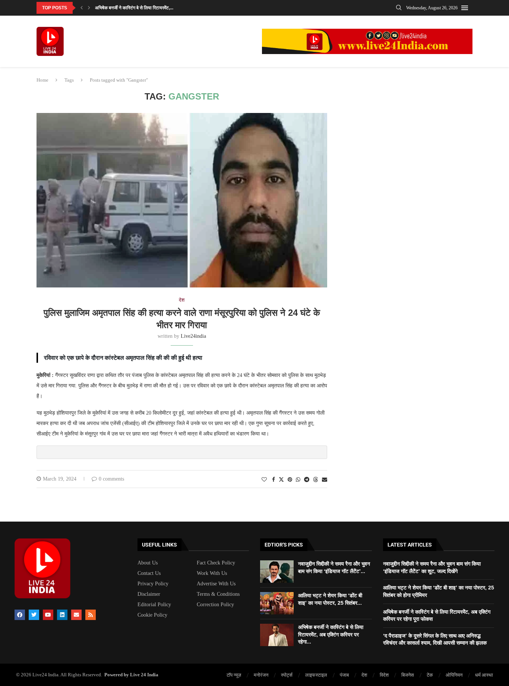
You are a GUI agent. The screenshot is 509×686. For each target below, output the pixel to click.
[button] (82, 8)
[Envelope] (76, 615)
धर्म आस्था (484, 675)
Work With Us (212, 573)
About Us (147, 563)
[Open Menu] (464, 7)
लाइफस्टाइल (316, 675)
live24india (193, 336)
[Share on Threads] (315, 479)
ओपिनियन (454, 675)
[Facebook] (20, 615)
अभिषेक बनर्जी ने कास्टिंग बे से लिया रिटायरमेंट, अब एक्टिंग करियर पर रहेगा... (330, 634)
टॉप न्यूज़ (234, 675)
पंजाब (344, 675)
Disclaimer (148, 594)
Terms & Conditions (218, 594)
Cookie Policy (152, 615)
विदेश (384, 675)
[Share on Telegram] (306, 480)
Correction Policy (215, 604)
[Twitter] (34, 615)
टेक (430, 675)
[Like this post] (264, 480)
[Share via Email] (324, 480)
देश (364, 675)
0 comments (111, 479)
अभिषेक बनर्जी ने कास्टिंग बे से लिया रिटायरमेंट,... (134, 7)
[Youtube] (48, 615)
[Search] (398, 8)
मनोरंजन (261, 675)
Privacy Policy (152, 583)
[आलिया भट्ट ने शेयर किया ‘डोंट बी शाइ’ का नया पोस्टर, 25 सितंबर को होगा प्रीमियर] (277, 603)
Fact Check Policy (216, 563)
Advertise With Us (216, 583)
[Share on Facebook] (273, 480)
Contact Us (149, 573)
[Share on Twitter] (281, 479)
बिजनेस (407, 675)
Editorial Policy (154, 604)
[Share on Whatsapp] (298, 480)
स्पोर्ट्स (287, 675)
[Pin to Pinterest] (290, 480)
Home (42, 80)
